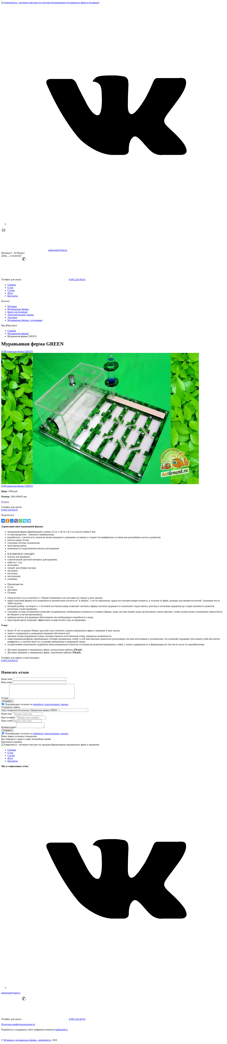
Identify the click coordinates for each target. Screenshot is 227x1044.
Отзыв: (5, 698)
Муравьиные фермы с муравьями (24, 320)
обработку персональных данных (50, 704)
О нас (10, 287)
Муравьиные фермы (18, 309)
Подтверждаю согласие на (36, 704)
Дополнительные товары (20, 314)
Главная (11, 284)
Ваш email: (6, 682)
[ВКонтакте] (3, 521)
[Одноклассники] (7, 521)
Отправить (7, 701)
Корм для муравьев (17, 312)
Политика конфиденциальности (18, 1024)
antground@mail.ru (57, 250)
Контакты (12, 296)
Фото (10, 293)
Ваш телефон (9, 717)
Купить (5, 501)
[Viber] (16, 521)
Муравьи (12, 306)
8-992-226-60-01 (77, 279)
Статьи (11, 290)
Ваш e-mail (7, 720)
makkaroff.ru (61, 1029)
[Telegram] (29, 521)
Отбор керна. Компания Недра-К (18, 1035)
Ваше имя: (6, 679)
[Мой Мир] (12, 521)
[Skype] (25, 521)
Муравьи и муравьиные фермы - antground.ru (27, 1040)
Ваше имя (7, 713)
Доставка (12, 317)
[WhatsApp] (20, 521)
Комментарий (8, 727)
